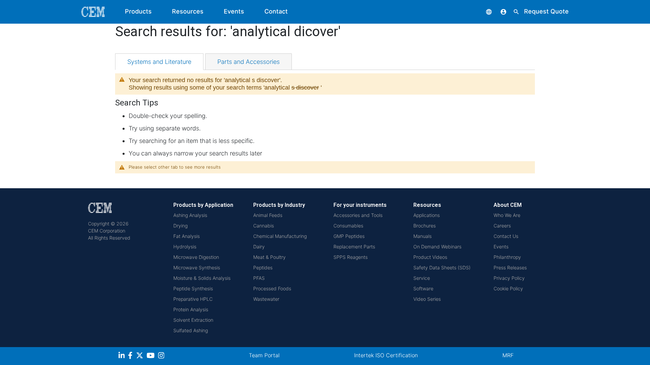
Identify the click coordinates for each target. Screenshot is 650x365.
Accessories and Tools (358, 215)
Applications (426, 215)
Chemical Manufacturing (280, 236)
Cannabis (263, 225)
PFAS (259, 278)
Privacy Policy (509, 278)
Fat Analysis (186, 236)
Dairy (259, 246)
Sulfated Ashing (190, 330)
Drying (180, 225)
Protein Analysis (190, 309)
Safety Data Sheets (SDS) (442, 267)
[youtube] (151, 356)
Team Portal (264, 355)
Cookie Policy (508, 288)
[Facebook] (132, 356)
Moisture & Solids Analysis (202, 278)
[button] (484, 11)
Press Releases (510, 267)
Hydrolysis (184, 246)
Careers (502, 225)
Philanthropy (507, 257)
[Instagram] (162, 356)
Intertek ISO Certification (386, 355)
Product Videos (430, 257)
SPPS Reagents (350, 257)
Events (234, 11)
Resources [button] (187, 11)
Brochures (424, 225)
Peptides (263, 267)
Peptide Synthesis (193, 288)
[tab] (159, 61)
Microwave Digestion (196, 257)
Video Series (427, 299)
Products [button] (138, 11)
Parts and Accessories (248, 61)
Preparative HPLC (193, 299)
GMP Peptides (349, 236)
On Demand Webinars (437, 246)
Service (421, 278)
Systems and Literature (159, 61)
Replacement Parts (354, 246)
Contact (276, 11)
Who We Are (507, 215)
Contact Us (506, 236)
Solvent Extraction (193, 320)
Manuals (422, 236)
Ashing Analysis (190, 215)
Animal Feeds (267, 215)
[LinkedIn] (122, 356)
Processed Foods (272, 288)
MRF (508, 355)
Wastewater (266, 299)
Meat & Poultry (269, 257)
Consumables (348, 225)
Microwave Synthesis (196, 267)
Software (423, 288)
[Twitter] (140, 356)
